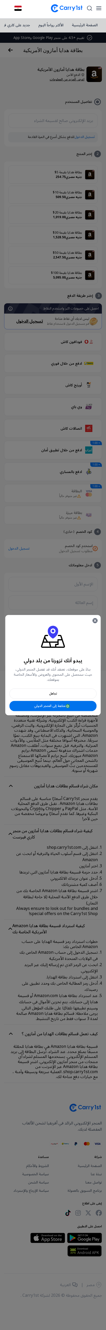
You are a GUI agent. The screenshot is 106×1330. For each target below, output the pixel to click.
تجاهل (53, 693)
